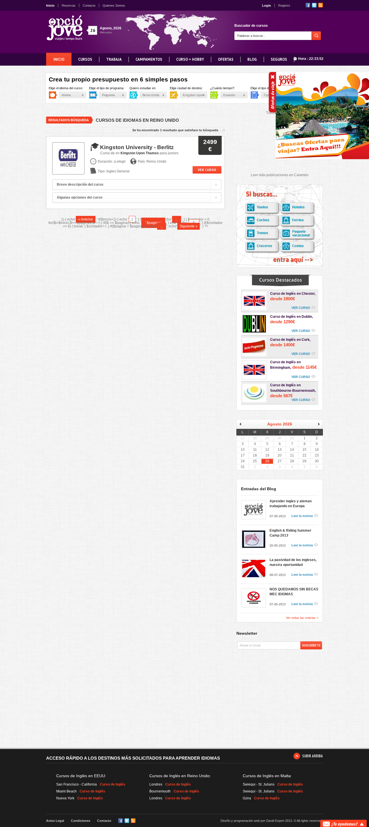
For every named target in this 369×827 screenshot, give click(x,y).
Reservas (69, 5)
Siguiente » (188, 226)
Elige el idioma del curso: (71, 88)
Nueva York (65, 798)
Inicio (50, 5)
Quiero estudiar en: (148, 88)
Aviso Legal (55, 820)
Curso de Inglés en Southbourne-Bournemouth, (293, 390)
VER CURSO (300, 307)
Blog (252, 59)
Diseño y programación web (240, 820)
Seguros (279, 59)
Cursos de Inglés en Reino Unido (179, 775)
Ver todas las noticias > (302, 617)
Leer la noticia (302, 516)
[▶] (316, 424)
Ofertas (226, 59)
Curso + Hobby (190, 59)
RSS (320, 5)
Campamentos (148, 59)
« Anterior (85, 219)
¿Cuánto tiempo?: (227, 88)
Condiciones (80, 820)
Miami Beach (66, 791)
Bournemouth (160, 791)
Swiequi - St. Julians (258, 784)
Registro (284, 5)
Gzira (247, 798)
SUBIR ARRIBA (312, 756)
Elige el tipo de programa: (111, 88)
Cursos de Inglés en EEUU (80, 775)
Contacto (89, 5)
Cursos (85, 59)
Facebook (308, 5)
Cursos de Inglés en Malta (267, 775)
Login (266, 5)
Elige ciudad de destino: (191, 88)
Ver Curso (207, 170)
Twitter (314, 5)
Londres (155, 784)
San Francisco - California (76, 784)
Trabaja (114, 59)
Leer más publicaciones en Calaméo (279, 175)
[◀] (242, 424)
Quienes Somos (114, 5)
